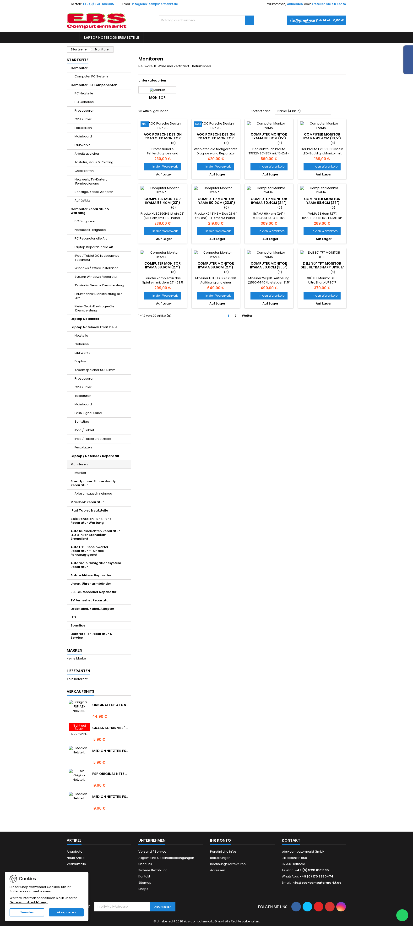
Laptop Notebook (85, 318)
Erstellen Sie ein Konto (329, 4)
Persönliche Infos (223, 851)
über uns (145, 864)
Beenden (27, 912)
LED (73, 617)
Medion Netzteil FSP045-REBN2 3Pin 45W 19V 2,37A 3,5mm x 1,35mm (110, 797)
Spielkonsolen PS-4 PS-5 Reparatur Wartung (91, 521)
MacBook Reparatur (87, 502)
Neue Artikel (76, 857)
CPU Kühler (83, 119)
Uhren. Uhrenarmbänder (91, 583)
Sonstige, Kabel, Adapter (94, 192)
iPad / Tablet (84, 430)
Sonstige (78, 625)
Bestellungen (220, 857)
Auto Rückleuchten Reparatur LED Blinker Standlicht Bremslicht (95, 535)
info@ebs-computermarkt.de (155, 4)
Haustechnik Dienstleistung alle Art (99, 296)
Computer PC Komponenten (94, 85)
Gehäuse (82, 344)
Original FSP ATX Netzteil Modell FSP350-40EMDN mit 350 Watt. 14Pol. (110, 705)
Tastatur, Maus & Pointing (94, 162)
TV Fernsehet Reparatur (90, 600)
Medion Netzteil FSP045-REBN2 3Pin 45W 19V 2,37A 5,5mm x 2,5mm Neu (110, 751)
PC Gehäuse (84, 102)
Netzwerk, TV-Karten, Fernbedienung (91, 181)
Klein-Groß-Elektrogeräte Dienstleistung (94, 308)
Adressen (217, 870)
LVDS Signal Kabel (88, 413)
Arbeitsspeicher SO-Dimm (95, 370)
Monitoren (79, 464)
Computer (79, 68)
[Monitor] (157, 89)
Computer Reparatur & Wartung (90, 211)
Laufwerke (83, 145)
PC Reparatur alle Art (91, 238)
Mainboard (83, 136)
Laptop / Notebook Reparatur (95, 456)
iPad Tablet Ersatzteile (89, 510)
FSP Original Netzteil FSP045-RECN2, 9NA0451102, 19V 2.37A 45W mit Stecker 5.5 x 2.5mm (110, 774)
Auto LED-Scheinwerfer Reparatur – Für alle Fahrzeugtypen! (90, 551)
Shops (143, 889)
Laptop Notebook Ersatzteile (111, 37)
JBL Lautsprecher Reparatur (94, 592)
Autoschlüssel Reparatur (91, 575)
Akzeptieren (66, 912)
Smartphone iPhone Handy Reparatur (93, 483)
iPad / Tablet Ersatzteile (93, 438)
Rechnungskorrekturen (228, 864)
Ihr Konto (220, 840)
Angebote (74, 851)
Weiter (249, 315)
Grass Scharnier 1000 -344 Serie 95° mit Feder (110, 728)
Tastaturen (83, 395)
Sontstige (82, 421)
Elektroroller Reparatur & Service (91, 636)
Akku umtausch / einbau (93, 493)
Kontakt (144, 876)
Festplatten (83, 127)
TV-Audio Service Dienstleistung (99, 285)
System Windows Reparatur (96, 276)
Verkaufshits (80, 691)
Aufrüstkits (82, 200)
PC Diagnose (85, 221)
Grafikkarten (84, 171)
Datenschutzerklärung (29, 902)
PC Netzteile (84, 93)
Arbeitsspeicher (87, 153)
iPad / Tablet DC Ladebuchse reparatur (97, 257)
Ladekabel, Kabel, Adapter (92, 608)
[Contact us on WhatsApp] (402, 915)
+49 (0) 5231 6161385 (98, 4)
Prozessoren (84, 110)
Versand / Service (152, 851)
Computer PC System (91, 76)
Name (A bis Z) (303, 111)
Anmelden (295, 4)
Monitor (80, 472)
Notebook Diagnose (90, 230)
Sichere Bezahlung (153, 870)
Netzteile (81, 335)
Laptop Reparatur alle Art (94, 247)
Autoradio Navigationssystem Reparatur (96, 565)
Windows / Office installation (97, 268)
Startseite (77, 60)
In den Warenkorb (162, 166)
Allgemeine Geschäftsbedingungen (166, 857)
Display (80, 361)
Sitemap (145, 882)
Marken (74, 650)
